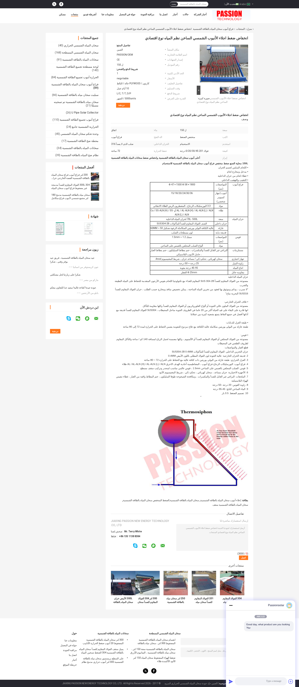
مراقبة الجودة (147, 14)
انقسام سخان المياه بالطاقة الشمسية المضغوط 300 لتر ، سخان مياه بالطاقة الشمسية (156, 642)
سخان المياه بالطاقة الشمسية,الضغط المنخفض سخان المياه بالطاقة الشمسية (161, 500)
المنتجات (240, 29)
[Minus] (231, 605)
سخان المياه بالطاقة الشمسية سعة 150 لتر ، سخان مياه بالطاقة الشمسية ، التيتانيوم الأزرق (152, 651)
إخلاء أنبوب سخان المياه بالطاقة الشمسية (220, 500)
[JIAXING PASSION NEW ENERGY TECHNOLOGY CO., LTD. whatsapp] (89, 318)
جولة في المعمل (127, 14)
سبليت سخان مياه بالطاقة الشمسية (78, 95)
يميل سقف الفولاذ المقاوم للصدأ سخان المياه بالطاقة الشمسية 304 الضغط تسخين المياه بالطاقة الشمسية (101, 651)
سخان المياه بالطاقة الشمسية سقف (230, 504)
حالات (186, 14)
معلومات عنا (108, 14)
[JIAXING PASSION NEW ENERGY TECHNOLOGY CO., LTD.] (231, 15)
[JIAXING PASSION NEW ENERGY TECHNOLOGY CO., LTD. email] (98, 318)
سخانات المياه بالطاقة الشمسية (80, 59)
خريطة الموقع (70, 664)
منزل (249, 29)
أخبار (175, 14)
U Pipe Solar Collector (84, 112)
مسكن (62, 14)
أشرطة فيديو (89, 14)
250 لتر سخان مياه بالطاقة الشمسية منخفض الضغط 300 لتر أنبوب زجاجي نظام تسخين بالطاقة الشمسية (176, 600)
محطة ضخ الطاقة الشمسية (82, 141)
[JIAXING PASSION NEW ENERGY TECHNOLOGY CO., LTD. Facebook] (61, 4)
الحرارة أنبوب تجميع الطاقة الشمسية (77, 77)
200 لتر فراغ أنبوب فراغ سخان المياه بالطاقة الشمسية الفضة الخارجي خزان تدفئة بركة (70, 178)
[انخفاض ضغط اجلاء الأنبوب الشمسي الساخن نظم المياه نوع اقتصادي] (224, 64)
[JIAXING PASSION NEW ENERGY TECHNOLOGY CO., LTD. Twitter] (54, 4)
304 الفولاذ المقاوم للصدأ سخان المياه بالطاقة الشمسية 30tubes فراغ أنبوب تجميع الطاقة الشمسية (232, 600)
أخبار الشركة (200, 14)
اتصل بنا (163, 14)
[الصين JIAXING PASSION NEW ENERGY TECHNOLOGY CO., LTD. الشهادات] (60, 228)
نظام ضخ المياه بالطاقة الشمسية (79, 155)
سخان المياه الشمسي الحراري (81, 45)
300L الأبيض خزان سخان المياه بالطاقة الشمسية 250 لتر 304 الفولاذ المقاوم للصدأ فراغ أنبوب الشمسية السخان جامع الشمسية (123, 600)
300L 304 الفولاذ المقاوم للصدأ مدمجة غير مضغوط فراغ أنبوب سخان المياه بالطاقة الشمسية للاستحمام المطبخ (70, 188)
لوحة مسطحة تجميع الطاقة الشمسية (77, 66)
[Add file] (290, 681)
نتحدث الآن (230, 4)
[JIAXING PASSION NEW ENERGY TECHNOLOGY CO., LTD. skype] (70, 318)
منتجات (74, 14)
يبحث (173, 4)
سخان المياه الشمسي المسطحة (80, 52)
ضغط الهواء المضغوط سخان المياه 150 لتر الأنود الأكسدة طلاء (154, 659)
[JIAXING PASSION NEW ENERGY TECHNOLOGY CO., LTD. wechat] (80, 318)
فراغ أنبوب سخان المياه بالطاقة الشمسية (213, 29)
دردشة (121, 105)
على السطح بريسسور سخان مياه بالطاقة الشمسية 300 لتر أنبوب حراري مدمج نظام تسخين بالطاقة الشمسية (103, 660)
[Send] (231, 681)
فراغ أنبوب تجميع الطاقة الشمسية (79, 119)
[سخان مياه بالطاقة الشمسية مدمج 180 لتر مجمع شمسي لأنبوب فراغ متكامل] (95, 196)
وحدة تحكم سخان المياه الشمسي (79, 133)
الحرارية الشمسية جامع (85, 126)
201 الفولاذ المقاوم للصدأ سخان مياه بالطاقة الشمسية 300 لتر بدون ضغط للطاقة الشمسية (203, 600)
